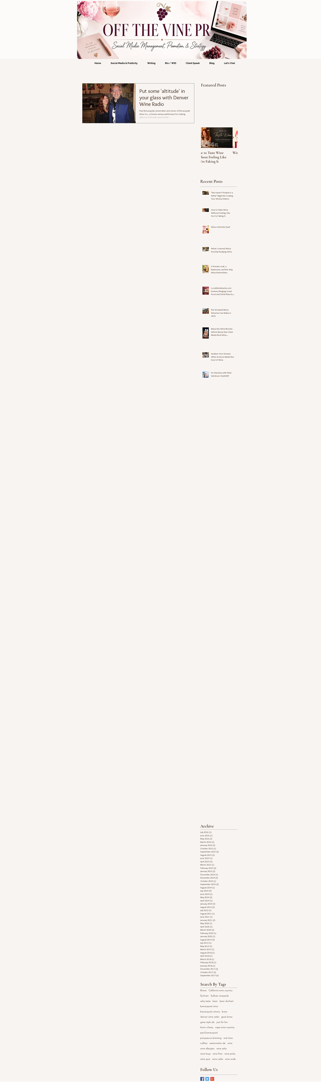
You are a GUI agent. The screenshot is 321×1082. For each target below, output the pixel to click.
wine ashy (222, 1048)
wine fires (218, 1053)
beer (215, 1001)
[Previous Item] (206, 137)
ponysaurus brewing (211, 1037)
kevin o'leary (206, 1027)
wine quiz (205, 1058)
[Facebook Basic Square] (202, 1079)
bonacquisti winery (210, 1011)
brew (224, 1011)
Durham (204, 995)
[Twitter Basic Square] (207, 1079)
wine (230, 1043)
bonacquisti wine (209, 1006)
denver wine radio (209, 1016)
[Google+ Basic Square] (212, 1079)
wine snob (230, 1058)
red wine (228, 1037)
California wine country (220, 990)
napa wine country (224, 1027)
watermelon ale (217, 1043)
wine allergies (207, 1048)
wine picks (230, 1053)
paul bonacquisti (209, 1032)
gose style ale (207, 1022)
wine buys (205, 1053)
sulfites (203, 1043)
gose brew (226, 1016)
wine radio (217, 1058)
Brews (203, 990)
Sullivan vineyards (220, 995)
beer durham (227, 1001)
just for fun (222, 1022)
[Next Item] (232, 137)
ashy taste (205, 1001)
